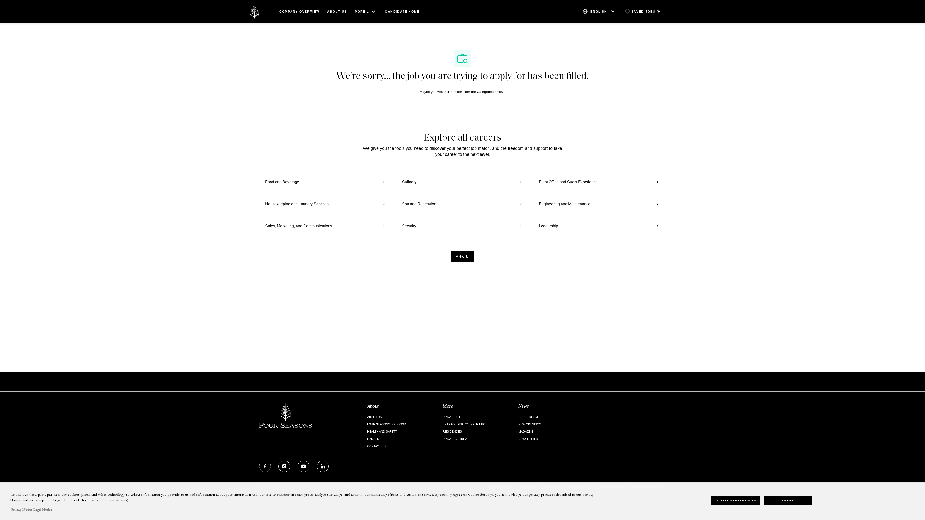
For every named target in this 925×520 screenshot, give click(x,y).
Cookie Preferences (736, 500)
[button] (463, 256)
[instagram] (284, 466)
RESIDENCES (452, 431)
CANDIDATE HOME (402, 11)
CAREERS (374, 439)
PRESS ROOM (528, 417)
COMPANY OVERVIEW (299, 11)
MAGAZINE (525, 431)
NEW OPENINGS (529, 424)
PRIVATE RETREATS (456, 439)
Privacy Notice (21, 510)
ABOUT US (337, 11)
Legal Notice (42, 510)
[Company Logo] (254, 11)
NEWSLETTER (528, 439)
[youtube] (303, 466)
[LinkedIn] (323, 466)
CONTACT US (376, 446)
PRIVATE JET (451, 417)
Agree (788, 500)
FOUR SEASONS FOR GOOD (386, 424)
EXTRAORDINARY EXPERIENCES (466, 424)
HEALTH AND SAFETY (382, 431)
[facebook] (265, 466)
